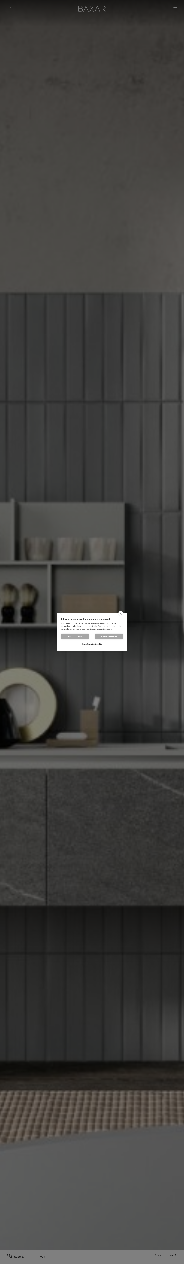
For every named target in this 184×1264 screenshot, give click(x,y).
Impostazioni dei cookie (92, 644)
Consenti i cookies (109, 636)
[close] (120, 613)
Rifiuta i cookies (75, 636)
